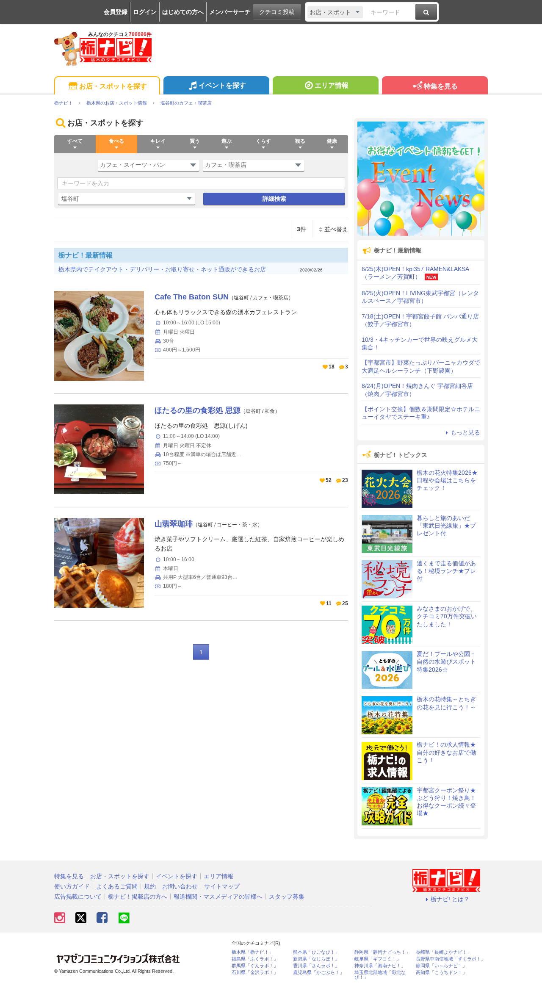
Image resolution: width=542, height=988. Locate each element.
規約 (150, 886)
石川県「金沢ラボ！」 (255, 972)
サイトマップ (222, 886)
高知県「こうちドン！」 (441, 972)
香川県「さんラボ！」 (316, 965)
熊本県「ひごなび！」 (316, 952)
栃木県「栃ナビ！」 (253, 952)
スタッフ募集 (286, 896)
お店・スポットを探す (113, 86)
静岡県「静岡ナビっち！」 (382, 952)
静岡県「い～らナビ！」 (441, 965)
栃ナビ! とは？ (450, 899)
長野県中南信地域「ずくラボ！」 (451, 959)
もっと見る (465, 432)
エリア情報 (331, 85)
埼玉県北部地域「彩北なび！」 (380, 975)
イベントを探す (222, 85)
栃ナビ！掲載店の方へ (137, 896)
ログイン (145, 11)
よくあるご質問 (117, 886)
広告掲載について (78, 896)
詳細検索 (274, 198)
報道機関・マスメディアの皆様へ (218, 896)
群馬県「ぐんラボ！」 (255, 965)
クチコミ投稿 (277, 11)
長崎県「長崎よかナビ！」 (444, 952)
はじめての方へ (183, 11)
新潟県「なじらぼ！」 (316, 959)
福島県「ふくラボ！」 (255, 959)
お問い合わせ (180, 886)
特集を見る (441, 86)
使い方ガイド (72, 886)
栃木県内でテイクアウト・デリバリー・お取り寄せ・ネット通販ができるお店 (162, 269)
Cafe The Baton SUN (192, 297)
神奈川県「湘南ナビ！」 (380, 965)
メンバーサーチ (230, 11)
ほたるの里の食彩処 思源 (198, 410)
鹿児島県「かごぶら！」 (318, 972)
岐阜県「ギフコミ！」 (377, 959)
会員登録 (115, 11)
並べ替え (336, 229)
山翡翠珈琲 (174, 524)
